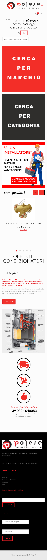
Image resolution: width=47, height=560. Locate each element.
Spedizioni (5, 482)
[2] (20, 250)
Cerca (7, 538)
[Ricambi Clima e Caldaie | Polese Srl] (23, 5)
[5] (30, 250)
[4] (27, 250)
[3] (23, 250)
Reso (4, 484)
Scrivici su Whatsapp (9, 480)
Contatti (5, 477)
